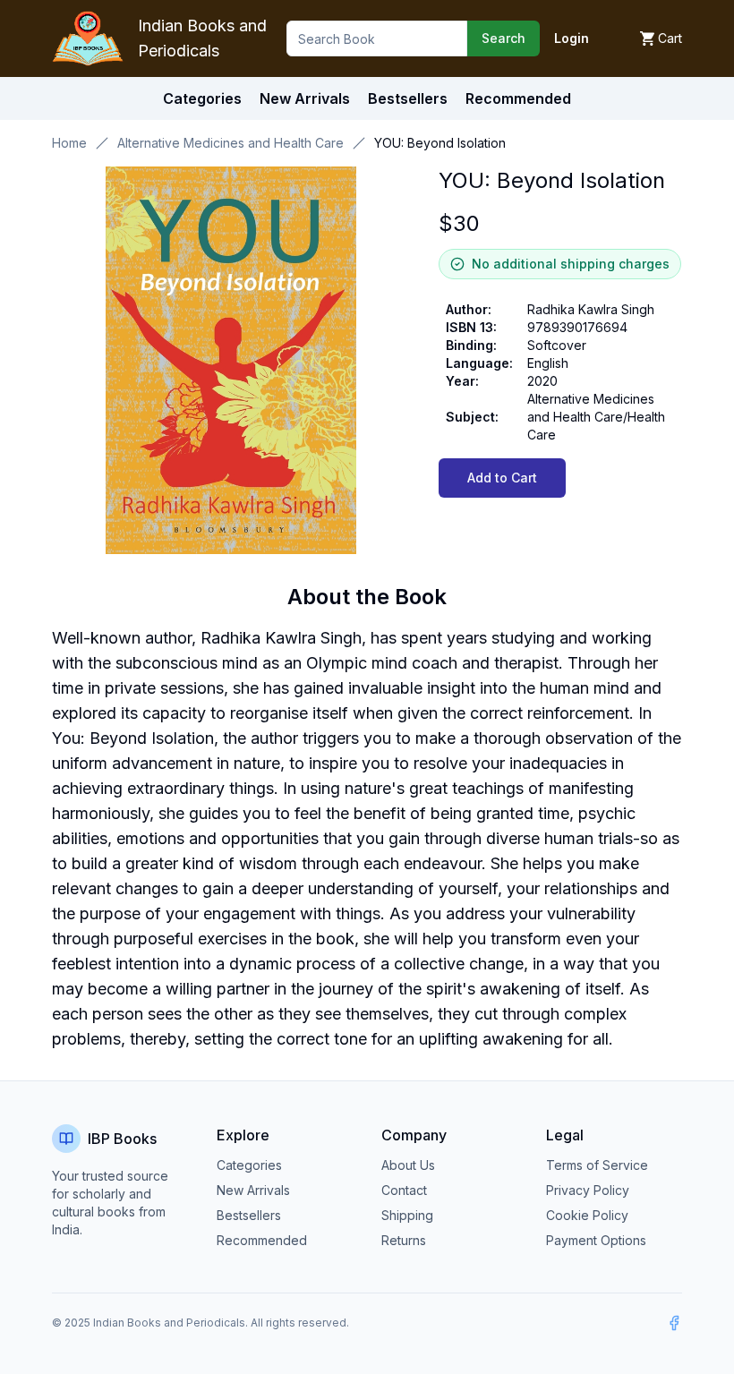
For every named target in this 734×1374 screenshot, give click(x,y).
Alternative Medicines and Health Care (230, 142)
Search (503, 38)
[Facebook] (674, 1323)
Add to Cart (502, 477)
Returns (403, 1240)
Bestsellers (249, 1215)
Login (571, 38)
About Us (408, 1165)
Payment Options (596, 1240)
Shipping (407, 1215)
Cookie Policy (587, 1215)
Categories (202, 98)
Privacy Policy (587, 1190)
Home (69, 142)
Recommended (262, 1240)
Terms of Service (597, 1165)
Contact (404, 1190)
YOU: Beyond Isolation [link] (440, 142)
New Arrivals (253, 1190)
